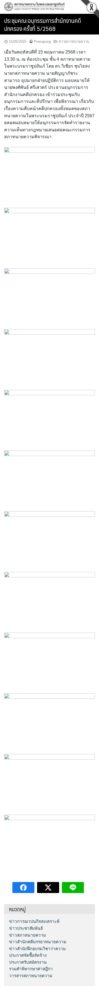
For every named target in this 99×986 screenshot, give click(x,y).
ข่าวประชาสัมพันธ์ (26, 928)
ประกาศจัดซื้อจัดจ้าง (28, 955)
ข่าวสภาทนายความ (74, 41)
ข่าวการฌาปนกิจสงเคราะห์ (34, 921)
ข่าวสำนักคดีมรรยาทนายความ (37, 941)
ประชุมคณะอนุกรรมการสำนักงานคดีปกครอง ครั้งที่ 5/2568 (42, 24)
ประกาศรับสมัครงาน (28, 962)
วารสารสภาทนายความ (30, 975)
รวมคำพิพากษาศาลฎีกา (31, 968)
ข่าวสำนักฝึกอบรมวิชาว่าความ (37, 948)
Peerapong (42, 41)
